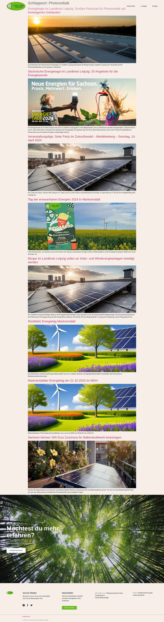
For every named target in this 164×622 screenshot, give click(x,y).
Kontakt (154, 6)
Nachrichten (131, 6)
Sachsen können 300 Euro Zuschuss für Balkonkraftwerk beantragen (74, 437)
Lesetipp (144, 6)
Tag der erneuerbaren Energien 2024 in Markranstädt (64, 199)
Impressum (26, 616)
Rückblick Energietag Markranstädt (51, 321)
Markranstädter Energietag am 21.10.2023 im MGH (63, 380)
